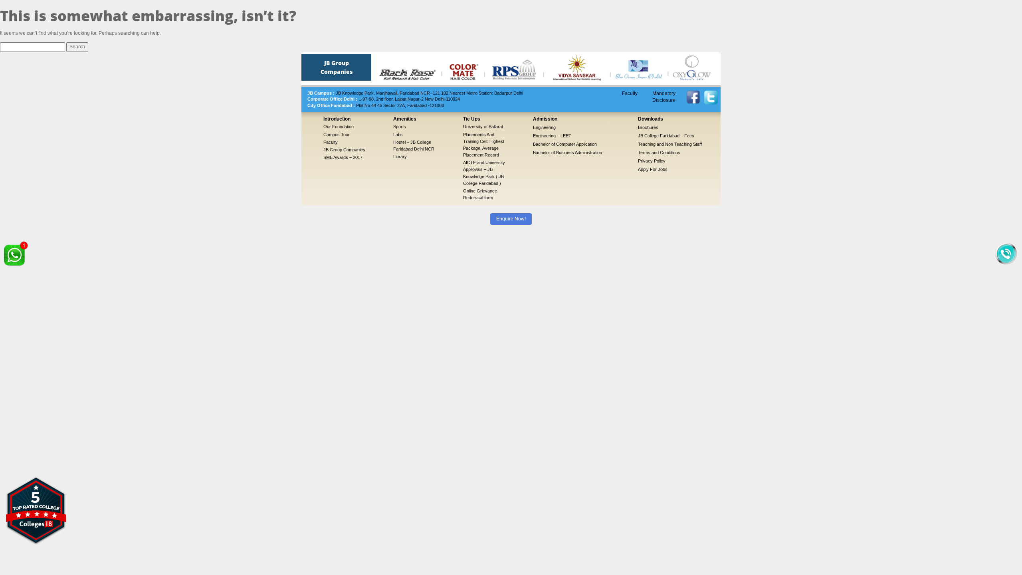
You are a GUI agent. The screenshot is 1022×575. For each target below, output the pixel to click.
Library (400, 156)
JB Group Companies (344, 149)
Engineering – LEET (552, 135)
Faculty (630, 93)
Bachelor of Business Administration (567, 152)
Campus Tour (336, 134)
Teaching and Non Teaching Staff (670, 144)
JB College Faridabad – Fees (666, 135)
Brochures (648, 127)
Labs (398, 134)
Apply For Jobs (652, 169)
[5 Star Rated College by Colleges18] (36, 510)
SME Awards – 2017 (342, 157)
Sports (399, 126)
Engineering (544, 127)
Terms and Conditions (659, 152)
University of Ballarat (483, 126)
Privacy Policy (651, 161)
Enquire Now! (511, 219)
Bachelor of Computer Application (565, 144)
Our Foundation (338, 126)
